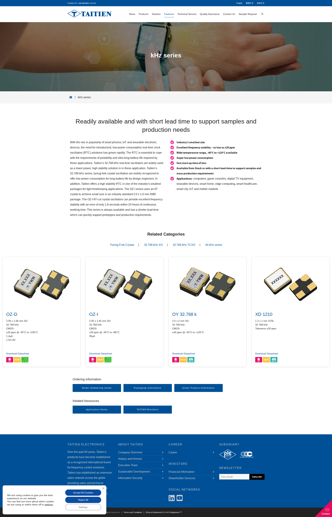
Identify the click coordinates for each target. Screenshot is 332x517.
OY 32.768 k (184, 314)
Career (173, 452)
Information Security (130, 478)
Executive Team (128, 465)
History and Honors (130, 458)
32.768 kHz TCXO (184, 244)
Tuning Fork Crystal (122, 244)
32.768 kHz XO (153, 244)
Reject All (83, 499)
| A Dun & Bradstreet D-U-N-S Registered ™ (162, 512)
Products (143, 14)
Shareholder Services (182, 478)
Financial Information (181, 471)
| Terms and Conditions (131, 512)
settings (48, 504)
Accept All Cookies (83, 492)
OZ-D (11, 314)
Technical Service (186, 14)
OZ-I (93, 314)
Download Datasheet (17, 353)
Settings (83, 507)
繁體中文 (249, 3)
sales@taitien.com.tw (87, 3)
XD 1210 (263, 314)
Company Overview (130, 452)
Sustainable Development (134, 471)
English (239, 3)
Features (169, 14)
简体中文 (261, 3)
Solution (156, 14)
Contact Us (229, 14)
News (132, 14)
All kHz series (213, 244)
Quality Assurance (210, 14)
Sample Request (248, 14)
